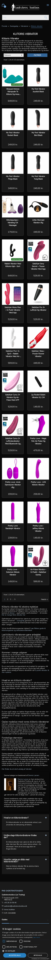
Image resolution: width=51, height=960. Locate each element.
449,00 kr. (38, 232)
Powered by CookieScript (40, 959)
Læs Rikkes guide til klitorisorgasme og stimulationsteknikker (24, 629)
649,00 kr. (13, 101)
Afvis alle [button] (38, 955)
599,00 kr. (13, 363)
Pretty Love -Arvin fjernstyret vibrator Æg (13, 485)
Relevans (13, 55)
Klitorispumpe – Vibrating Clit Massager (12, 222)
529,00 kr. (38, 276)
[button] (25, 951)
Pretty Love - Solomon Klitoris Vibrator (12, 572)
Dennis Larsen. (33, 775)
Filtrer (37, 55)
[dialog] (25, 942)
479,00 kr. (38, 450)
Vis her (20, 68)
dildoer (12, 613)
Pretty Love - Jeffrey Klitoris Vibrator (38, 528)
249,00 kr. (38, 101)
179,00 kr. (13, 232)
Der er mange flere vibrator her (13, 615)
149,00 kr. (38, 407)
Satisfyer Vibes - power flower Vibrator (38, 354)
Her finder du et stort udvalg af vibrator (17, 769)
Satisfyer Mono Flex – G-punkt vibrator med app (13, 310)
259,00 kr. (38, 494)
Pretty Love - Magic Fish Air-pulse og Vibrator (38, 441)
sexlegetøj (20, 620)
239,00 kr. (13, 538)
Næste (45, 599)
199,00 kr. (13, 494)
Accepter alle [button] (15, 955)
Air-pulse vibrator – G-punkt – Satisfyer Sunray (38, 572)
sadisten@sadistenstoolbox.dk (15, 906)
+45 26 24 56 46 (9, 902)
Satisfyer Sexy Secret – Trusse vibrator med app (38, 266)
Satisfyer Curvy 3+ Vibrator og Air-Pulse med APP (12, 397)
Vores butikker (9, 909)
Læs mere (36, 937)
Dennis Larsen (23, 779)
